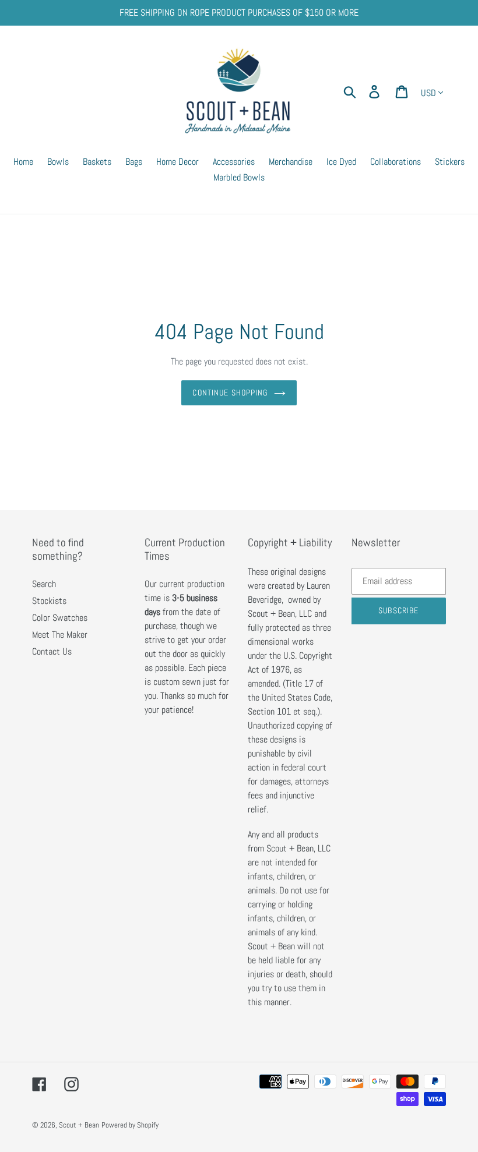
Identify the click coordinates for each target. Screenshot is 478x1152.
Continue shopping (230, 392)
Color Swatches (59, 618)
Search (44, 584)
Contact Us (52, 651)
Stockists (49, 601)
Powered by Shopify (130, 1125)
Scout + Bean (79, 1125)
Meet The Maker (59, 634)
